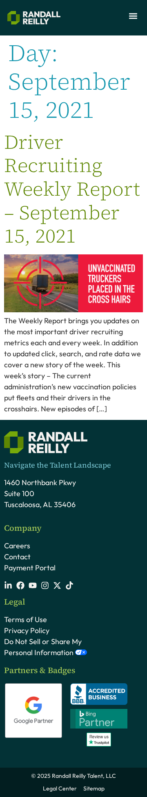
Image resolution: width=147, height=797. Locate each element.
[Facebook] (20, 585)
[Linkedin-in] (8, 585)
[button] (133, 15)
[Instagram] (45, 585)
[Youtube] (33, 585)
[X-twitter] (57, 585)
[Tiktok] (69, 585)
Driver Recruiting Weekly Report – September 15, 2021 (72, 188)
